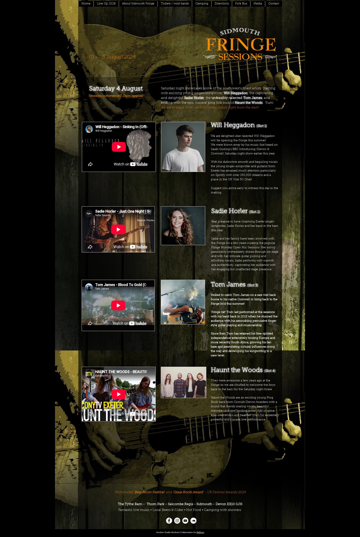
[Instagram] (177, 521)
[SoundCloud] (193, 521)
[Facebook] (169, 521)
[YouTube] (185, 521)
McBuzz (200, 532)
